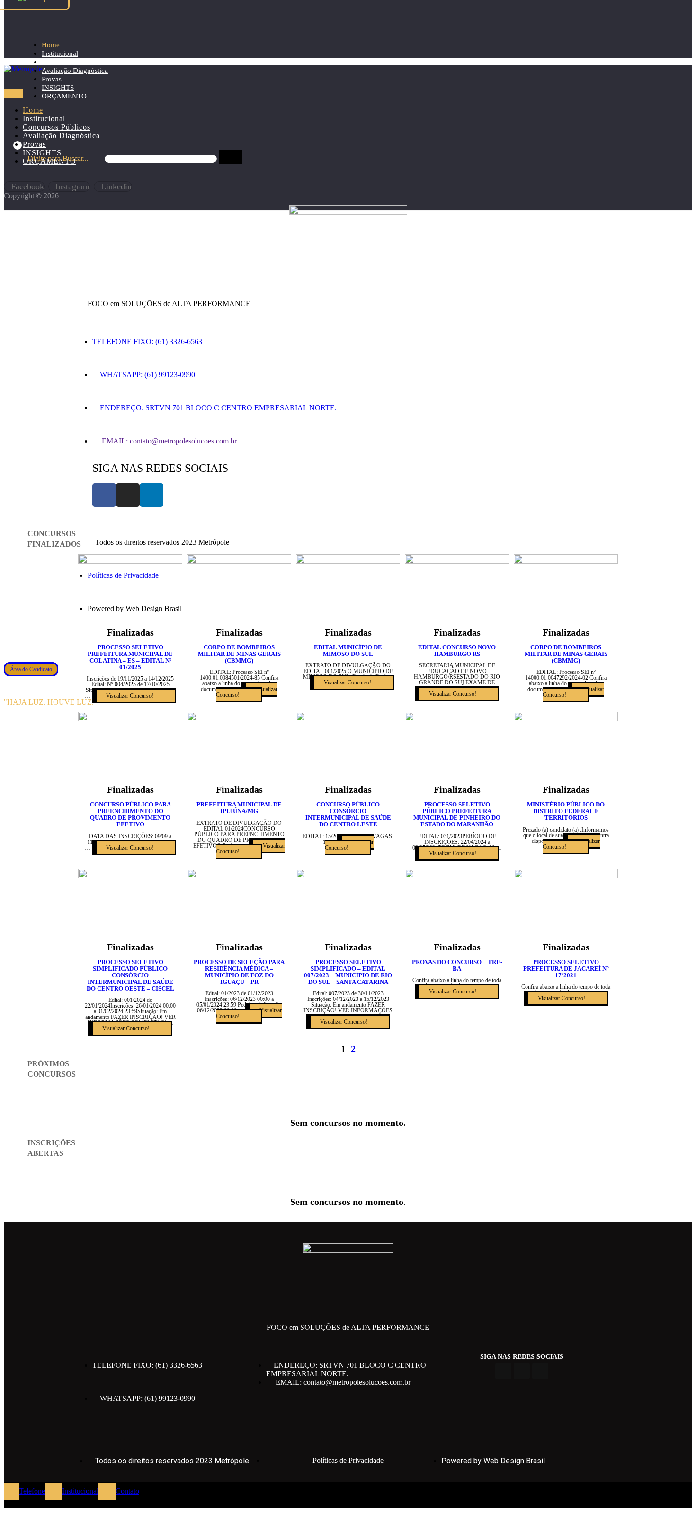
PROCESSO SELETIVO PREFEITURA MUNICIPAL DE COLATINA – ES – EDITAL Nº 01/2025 (130, 657)
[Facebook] (104, 495)
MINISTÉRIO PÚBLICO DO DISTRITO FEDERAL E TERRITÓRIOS (566, 811)
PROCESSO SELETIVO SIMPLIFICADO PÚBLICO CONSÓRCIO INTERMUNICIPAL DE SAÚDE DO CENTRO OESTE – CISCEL (130, 975)
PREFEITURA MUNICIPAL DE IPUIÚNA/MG (239, 808)
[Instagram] (128, 495)
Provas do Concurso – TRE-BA (457, 965)
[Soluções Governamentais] (23, 69)
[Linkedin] (151, 495)
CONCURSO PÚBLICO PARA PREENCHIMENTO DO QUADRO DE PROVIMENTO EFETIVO (130, 814)
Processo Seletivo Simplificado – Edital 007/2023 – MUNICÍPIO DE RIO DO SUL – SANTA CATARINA (348, 971)
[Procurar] (230, 157)
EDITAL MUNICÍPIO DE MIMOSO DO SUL (348, 650)
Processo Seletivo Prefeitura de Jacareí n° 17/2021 (566, 968)
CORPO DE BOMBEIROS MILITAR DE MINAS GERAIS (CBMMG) (239, 654)
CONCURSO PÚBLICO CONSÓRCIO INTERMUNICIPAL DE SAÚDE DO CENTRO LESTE (348, 814)
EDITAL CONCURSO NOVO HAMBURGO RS (457, 650)
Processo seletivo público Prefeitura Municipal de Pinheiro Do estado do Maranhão (456, 814)
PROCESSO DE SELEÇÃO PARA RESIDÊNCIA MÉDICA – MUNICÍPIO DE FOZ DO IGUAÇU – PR (239, 971)
